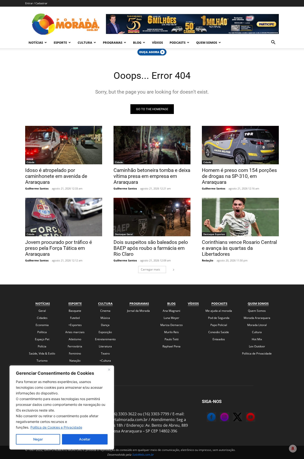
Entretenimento (105, 339)
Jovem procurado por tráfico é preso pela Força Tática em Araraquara (58, 248)
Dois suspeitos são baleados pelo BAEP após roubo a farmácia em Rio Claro (151, 248)
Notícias (35, 42)
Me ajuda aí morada (218, 311)
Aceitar (84, 439)
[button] (273, 42)
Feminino (75, 353)
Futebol (75, 318)
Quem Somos (206, 42)
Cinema (105, 311)
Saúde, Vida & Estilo (42, 353)
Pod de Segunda (218, 318)
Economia (42, 325)
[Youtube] (246, 417)
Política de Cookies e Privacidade (56, 427)
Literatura (105, 346)
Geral (42, 311)
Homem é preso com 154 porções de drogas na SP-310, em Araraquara (239, 176)
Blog (137, 42)
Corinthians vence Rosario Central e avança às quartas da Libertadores (239, 248)
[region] (62, 407)
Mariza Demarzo (171, 325)
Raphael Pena (171, 346)
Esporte (60, 42)
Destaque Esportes (214, 234)
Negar (38, 439)
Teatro (105, 353)
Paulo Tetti (172, 339)
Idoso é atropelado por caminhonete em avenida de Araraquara (56, 176)
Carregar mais (150, 269)
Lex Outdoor (257, 346)
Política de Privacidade (257, 353)
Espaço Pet (42, 339)
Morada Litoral (257, 325)
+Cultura (105, 361)
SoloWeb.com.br (143, 455)
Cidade (30, 162)
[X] (233, 417)
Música (105, 318)
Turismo (42, 361)
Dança (105, 325)
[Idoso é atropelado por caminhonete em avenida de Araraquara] (63, 145)
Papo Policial (218, 325)
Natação (75, 361)
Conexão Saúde (218, 332)
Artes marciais (75, 332)
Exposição (105, 332)
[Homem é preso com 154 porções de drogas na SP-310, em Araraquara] (240, 145)
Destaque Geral (124, 234)
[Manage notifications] (293, 448)
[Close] (109, 369)
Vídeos (157, 42)
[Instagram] (219, 417)
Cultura (85, 42)
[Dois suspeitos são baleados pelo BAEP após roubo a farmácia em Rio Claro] (152, 217)
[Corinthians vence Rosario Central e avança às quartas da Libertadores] (240, 217)
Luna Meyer (171, 318)
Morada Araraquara (257, 318)
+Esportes (75, 325)
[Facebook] (206, 417)
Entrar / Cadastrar (36, 3)
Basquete (75, 311)
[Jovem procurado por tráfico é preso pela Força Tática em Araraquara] (63, 217)
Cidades (42, 318)
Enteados (219, 339)
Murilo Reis (171, 332)
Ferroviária (75, 346)
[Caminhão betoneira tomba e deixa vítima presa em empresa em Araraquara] (152, 145)
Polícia (42, 346)
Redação (207, 260)
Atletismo (75, 339)
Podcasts (177, 42)
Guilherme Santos (36, 188)
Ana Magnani (171, 311)
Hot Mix (257, 339)
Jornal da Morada (138, 311)
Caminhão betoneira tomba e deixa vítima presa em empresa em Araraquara (152, 176)
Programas (112, 42)
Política (42, 332)
